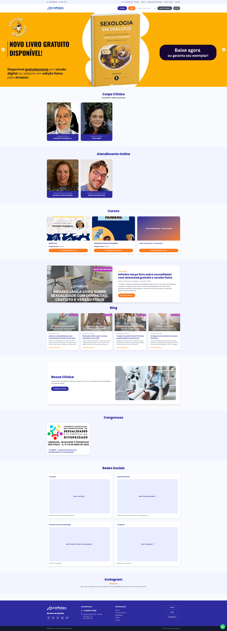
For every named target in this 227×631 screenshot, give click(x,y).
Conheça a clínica (60, 389)
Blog (131, 8)
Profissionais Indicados (154, 2)
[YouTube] (127, 2)
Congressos (172, 617)
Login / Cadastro (164, 8)
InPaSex (136, 2)
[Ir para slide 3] (114, 84)
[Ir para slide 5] (117, 84)
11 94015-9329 (63, 2)
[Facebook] (122, 2)
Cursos (122, 8)
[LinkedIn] (129, 2)
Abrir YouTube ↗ (79, 496)
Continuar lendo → (126, 295)
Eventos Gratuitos (120, 613)
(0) (178, 8)
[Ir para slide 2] (111, 84)
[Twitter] (124, 2)
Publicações (119, 615)
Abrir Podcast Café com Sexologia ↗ (79, 544)
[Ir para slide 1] (109, 84)
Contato (177, 2)
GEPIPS (117, 618)
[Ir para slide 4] (116, 84)
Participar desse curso (68, 250)
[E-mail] (132, 2)
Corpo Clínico (168, 2)
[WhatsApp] (222, 626)
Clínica (143, 2)
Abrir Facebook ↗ (147, 544)
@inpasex (113, 583)
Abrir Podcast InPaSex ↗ (147, 496)
